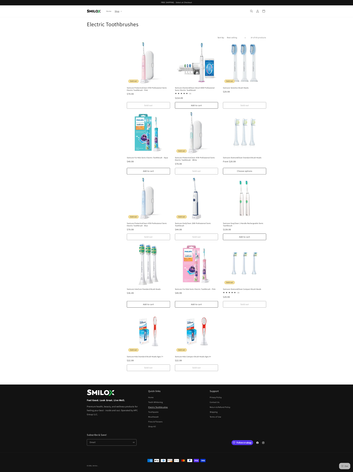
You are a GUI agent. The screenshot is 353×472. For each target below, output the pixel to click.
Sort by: (221, 37)
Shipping (214, 412)
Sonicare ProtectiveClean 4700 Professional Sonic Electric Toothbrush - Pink (147, 89)
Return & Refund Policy (220, 407)
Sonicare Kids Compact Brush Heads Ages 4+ (193, 357)
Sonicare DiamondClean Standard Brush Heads (242, 158)
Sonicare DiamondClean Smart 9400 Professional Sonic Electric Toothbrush (195, 89)
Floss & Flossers (155, 421)
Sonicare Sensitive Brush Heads (235, 88)
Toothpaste (153, 412)
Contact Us (215, 402)
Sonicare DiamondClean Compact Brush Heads (242, 289)
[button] (118, 11)
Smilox (95, 466)
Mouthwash (153, 417)
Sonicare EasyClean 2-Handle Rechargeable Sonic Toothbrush (243, 224)
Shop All (152, 426)
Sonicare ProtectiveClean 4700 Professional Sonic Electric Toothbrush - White (195, 159)
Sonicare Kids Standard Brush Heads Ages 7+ (145, 357)
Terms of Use (215, 417)
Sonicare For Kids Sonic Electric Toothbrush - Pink (195, 289)
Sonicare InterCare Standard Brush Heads (144, 289)
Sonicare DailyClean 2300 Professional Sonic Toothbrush (193, 224)
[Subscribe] (133, 442)
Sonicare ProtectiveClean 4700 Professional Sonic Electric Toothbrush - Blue (147, 224)
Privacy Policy (216, 397)
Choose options (244, 171)
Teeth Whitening (155, 402)
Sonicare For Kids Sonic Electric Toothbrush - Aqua (147, 158)
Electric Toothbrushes (158, 407)
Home (150, 397)
